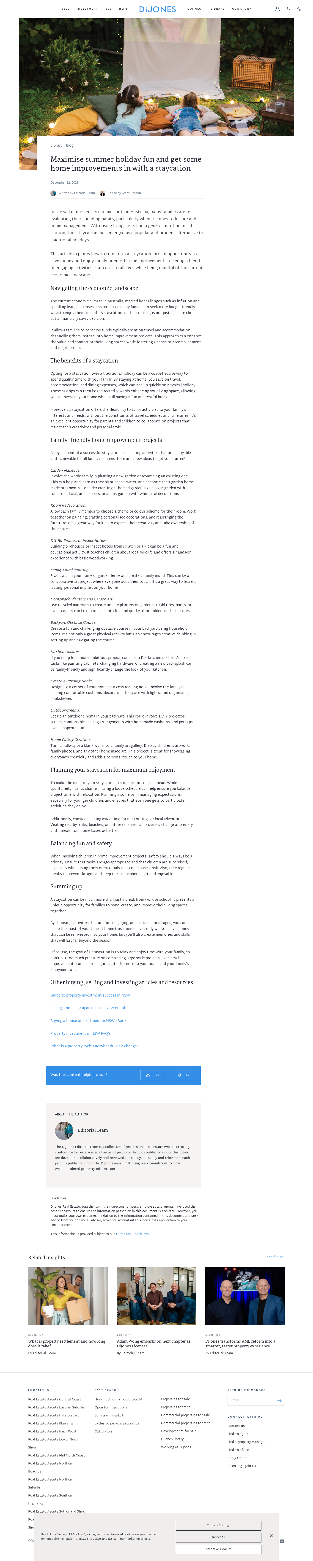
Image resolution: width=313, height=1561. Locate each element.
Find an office (238, 1450)
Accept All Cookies (218, 1549)
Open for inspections (111, 1408)
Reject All (218, 1537)
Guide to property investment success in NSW (90, 995)
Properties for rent (175, 1407)
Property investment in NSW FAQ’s (80, 1034)
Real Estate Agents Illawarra (50, 1424)
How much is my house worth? (118, 1399)
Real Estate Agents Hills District (53, 1416)
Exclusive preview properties (117, 1424)
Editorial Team (84, 193)
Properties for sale (175, 1399)
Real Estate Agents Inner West (52, 1432)
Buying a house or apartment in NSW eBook (88, 1021)
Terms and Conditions (132, 1234)
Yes (156, 1075)
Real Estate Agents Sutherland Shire (56, 1512)
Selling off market (109, 1416)
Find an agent (238, 1434)
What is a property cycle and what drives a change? (94, 1046)
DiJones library (172, 1439)
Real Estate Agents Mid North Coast (56, 1456)
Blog (70, 145)
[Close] (271, 1536)
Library (56, 145)
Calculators (104, 1432)
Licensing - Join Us (242, 1466)
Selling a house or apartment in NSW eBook (88, 1008)
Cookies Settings (219, 1525)
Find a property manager (247, 1442)
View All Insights (276, 1257)
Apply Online (237, 1458)
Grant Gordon (131, 193)
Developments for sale (179, 1431)
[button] (66, 9)
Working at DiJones (176, 1447)
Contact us (236, 1426)
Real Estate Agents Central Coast (54, 1399)
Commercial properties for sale (185, 1415)
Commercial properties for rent (185, 1423)
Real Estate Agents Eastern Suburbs (56, 1408)
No (188, 1075)
